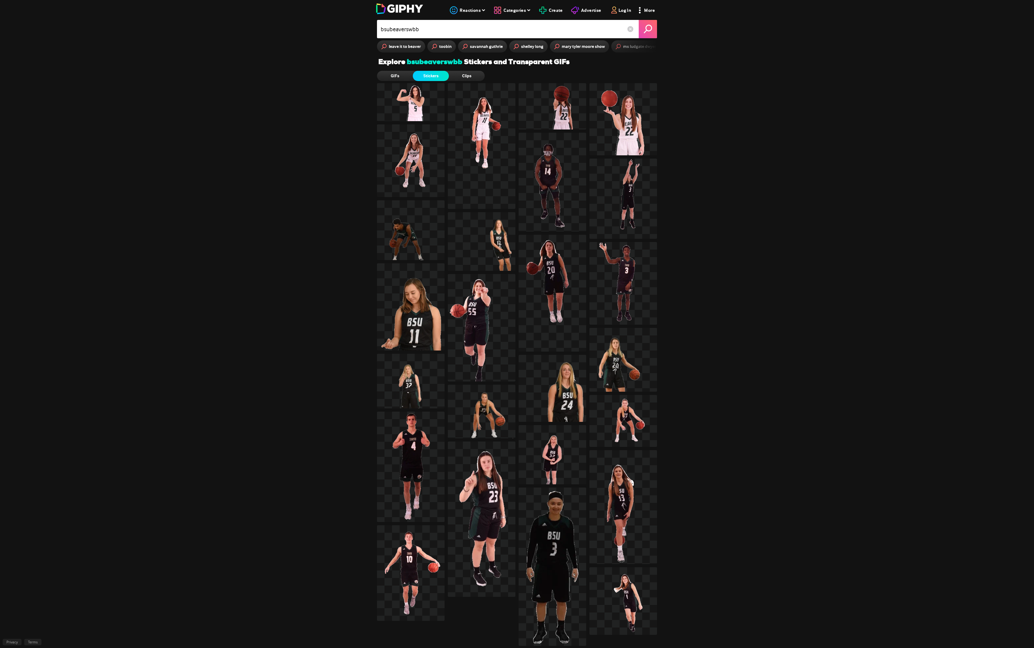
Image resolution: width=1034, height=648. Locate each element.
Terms (33, 642)
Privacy (12, 642)
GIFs (395, 75)
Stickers (431, 75)
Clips (466, 75)
